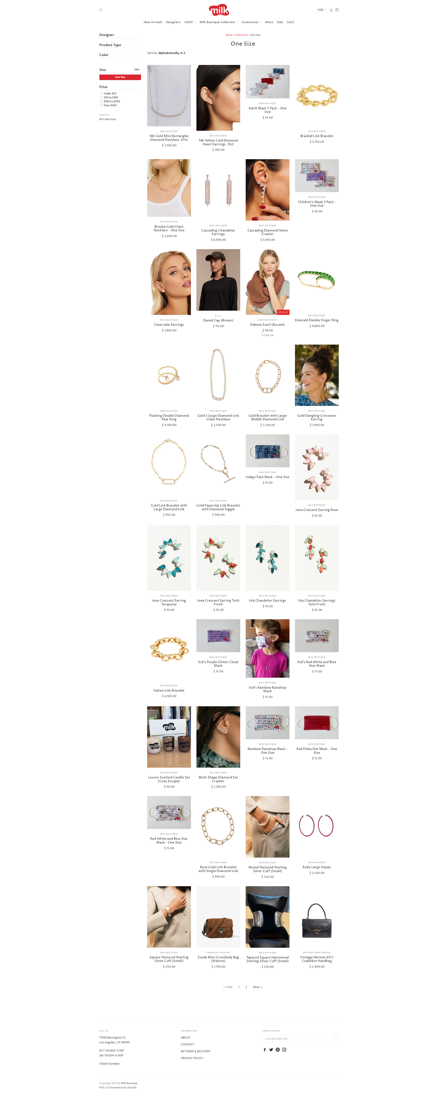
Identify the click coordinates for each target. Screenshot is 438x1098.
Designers (173, 22)
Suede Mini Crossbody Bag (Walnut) (218, 959)
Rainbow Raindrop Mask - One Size (268, 751)
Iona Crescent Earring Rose (317, 510)
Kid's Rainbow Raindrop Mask (267, 690)
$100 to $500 (111, 101)
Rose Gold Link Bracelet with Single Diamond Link (218, 869)
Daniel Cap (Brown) (218, 320)
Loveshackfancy (267, 320)
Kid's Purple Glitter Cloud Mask (218, 664)
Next (256, 987)
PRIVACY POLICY (192, 1058)
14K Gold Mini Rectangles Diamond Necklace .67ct (169, 138)
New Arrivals (153, 22)
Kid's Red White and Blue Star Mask (317, 664)
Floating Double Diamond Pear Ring (169, 418)
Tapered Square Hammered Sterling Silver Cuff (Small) (267, 959)
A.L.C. (218, 315)
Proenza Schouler (218, 952)
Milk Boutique (169, 131)
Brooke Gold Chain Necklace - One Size (169, 229)
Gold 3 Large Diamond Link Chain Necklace (218, 418)
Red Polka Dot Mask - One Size (317, 751)
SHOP (189, 22)
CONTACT (187, 1044)
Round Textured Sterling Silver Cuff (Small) (268, 869)
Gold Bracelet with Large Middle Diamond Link (267, 418)
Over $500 (110, 105)
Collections (241, 35)
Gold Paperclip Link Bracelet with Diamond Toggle (218, 507)
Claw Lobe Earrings (169, 325)
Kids (280, 22)
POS (101, 1087)
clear (136, 69)
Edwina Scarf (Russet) (267, 325)
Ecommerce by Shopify (123, 1087)
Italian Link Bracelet (168, 690)
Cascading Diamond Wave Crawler (267, 232)
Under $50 (109, 93)
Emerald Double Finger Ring (317, 320)
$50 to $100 (110, 97)
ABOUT (186, 1038)
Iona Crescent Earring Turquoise (169, 603)
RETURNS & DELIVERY (196, 1051)
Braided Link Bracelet (316, 136)
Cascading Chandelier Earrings (218, 232)
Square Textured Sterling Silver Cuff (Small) (169, 959)
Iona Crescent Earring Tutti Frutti (218, 603)
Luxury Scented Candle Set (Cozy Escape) (169, 779)
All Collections (107, 119)
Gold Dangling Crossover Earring (316, 418)
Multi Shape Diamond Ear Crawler (218, 779)
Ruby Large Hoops (317, 867)
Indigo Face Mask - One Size (267, 477)
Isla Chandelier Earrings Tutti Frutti (317, 603)
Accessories (251, 22)
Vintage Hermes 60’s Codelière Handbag (316, 959)
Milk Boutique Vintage (317, 952)
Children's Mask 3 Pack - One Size (317, 204)
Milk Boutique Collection (218, 22)
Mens (269, 22)
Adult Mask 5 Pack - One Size (268, 110)
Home (229, 35)
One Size (120, 77)
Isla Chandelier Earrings (267, 601)
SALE (290, 22)
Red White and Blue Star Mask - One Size (169, 841)
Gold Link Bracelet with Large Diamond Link (169, 507)
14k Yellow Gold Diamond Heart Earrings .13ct (218, 142)
